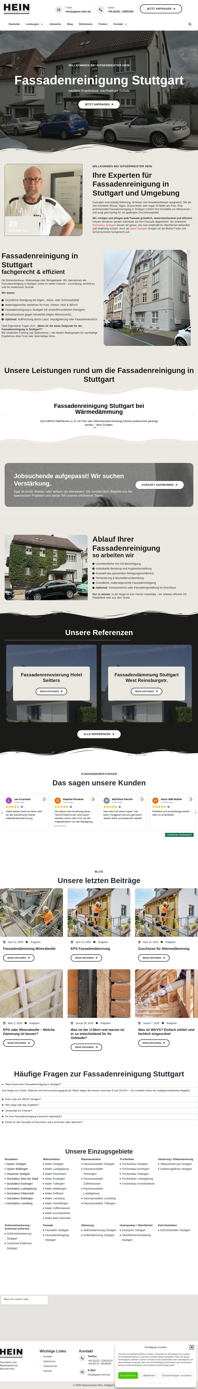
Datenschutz (151, 1383)
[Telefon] (100, 9)
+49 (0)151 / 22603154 (100, 1360)
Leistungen (32, 24)
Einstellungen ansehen (177, 1375)
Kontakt (118, 24)
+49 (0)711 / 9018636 (99, 1363)
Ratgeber (35, 942)
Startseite (14, 24)
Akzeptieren (128, 1375)
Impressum (162, 1383)
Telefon (111, 7)
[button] (191, 1347)
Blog (70, 24)
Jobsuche (55, 24)
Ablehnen (149, 1375)
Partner (103, 24)
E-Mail (69, 7)
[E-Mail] (58, 9)
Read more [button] (11, 826)
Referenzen (86, 24)
